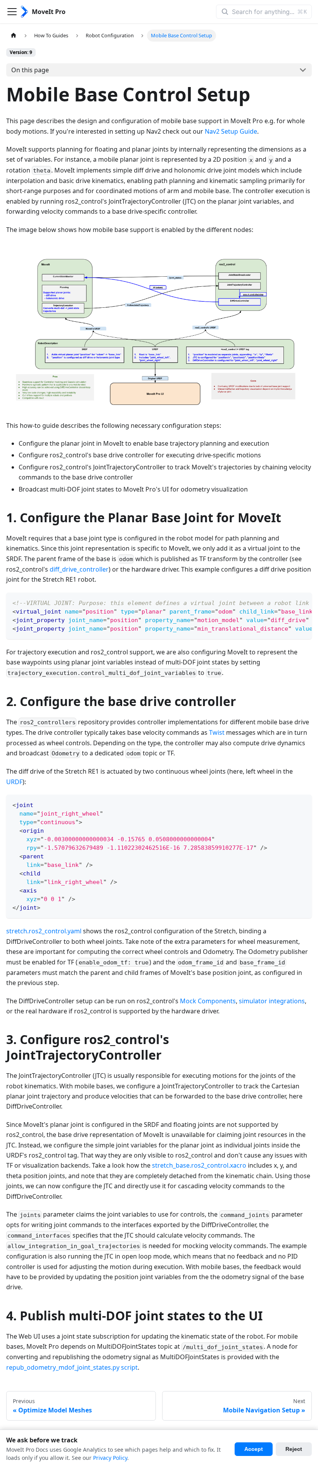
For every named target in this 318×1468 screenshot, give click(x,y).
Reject (293, 1449)
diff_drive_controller (79, 569)
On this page (30, 70)
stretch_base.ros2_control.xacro (199, 1165)
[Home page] (13, 36)
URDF (14, 782)
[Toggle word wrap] (288, 602)
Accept (253, 1449)
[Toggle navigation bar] (12, 11)
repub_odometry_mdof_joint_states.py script (72, 1367)
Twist (217, 732)
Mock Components (208, 1001)
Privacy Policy (110, 1457)
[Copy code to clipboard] (302, 602)
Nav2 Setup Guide (231, 131)
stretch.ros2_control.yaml (43, 931)
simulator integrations (272, 1001)
